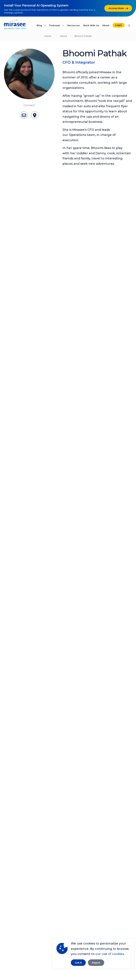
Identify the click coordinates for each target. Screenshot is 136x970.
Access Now (116, 8)
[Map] (34, 115)
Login (118, 25)
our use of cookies (109, 954)
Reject (96, 962)
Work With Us (91, 25)
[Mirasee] (15, 22)
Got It (78, 962)
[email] (24, 115)
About (105, 25)
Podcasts (55, 25)
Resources (73, 25)
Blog (40, 25)
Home (47, 36)
